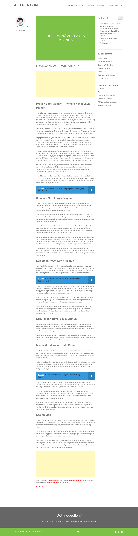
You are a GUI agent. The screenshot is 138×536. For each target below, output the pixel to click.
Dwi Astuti (26, 27)
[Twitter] (118, 531)
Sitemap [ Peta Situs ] (115, 5)
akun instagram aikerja (74, 480)
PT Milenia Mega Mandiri (106, 95)
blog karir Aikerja (53, 480)
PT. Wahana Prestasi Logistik (107, 102)
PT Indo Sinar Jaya (104, 105)
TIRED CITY (102, 72)
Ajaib (99, 92)
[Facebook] (115, 531)
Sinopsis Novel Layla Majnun (109, 28)
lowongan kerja (51, 482)
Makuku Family (103, 78)
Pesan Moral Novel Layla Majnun (108, 39)
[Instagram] (122, 531)
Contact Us (100, 5)
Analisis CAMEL (103, 58)
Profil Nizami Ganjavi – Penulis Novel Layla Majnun (110, 25)
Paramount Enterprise (105, 99)
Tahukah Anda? (41, 487)
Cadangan (101, 88)
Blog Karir (91, 5)
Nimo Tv (100, 82)
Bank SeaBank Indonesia (106, 75)
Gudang (68, 138)
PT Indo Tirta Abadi (104, 68)
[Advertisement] (65, 84)
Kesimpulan (104, 43)
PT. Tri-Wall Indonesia (105, 61)
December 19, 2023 (20, 30)
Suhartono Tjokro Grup (105, 65)
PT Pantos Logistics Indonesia (108, 85)
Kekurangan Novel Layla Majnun (108, 34)
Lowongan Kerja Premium (75, 5)
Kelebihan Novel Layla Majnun (110, 31)
